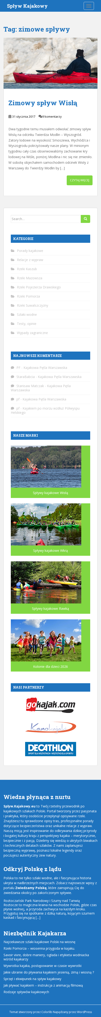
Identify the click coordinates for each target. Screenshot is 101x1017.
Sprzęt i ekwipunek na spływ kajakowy (32, 979)
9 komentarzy (52, 116)
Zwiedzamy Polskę (31, 888)
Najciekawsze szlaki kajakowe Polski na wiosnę (39, 942)
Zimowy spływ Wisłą (42, 102)
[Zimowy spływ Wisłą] (50, 63)
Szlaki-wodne (27, 314)
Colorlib (46, 1012)
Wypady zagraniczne (32, 333)
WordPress (84, 1012)
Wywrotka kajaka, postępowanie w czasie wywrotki (43, 965)
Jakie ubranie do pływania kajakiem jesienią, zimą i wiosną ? (49, 972)
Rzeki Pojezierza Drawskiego (39, 287)
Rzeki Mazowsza (29, 278)
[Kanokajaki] (50, 727)
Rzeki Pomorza (28, 296)
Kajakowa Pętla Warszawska (45, 367)
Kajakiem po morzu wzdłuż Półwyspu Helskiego (45, 410)
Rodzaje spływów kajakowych (26, 992)
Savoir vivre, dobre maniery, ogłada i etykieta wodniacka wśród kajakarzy (46, 957)
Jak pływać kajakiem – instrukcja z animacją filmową (43, 985)
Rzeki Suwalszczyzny (32, 305)
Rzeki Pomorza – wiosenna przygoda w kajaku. (39, 948)
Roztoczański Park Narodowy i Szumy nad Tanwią (42, 900)
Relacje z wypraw (30, 260)
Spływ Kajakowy (27, 6)
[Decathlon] (50, 749)
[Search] (85, 219)
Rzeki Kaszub (27, 269)
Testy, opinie (26, 323)
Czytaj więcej (79, 180)
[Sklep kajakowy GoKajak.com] (50, 704)
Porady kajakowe (30, 250)
